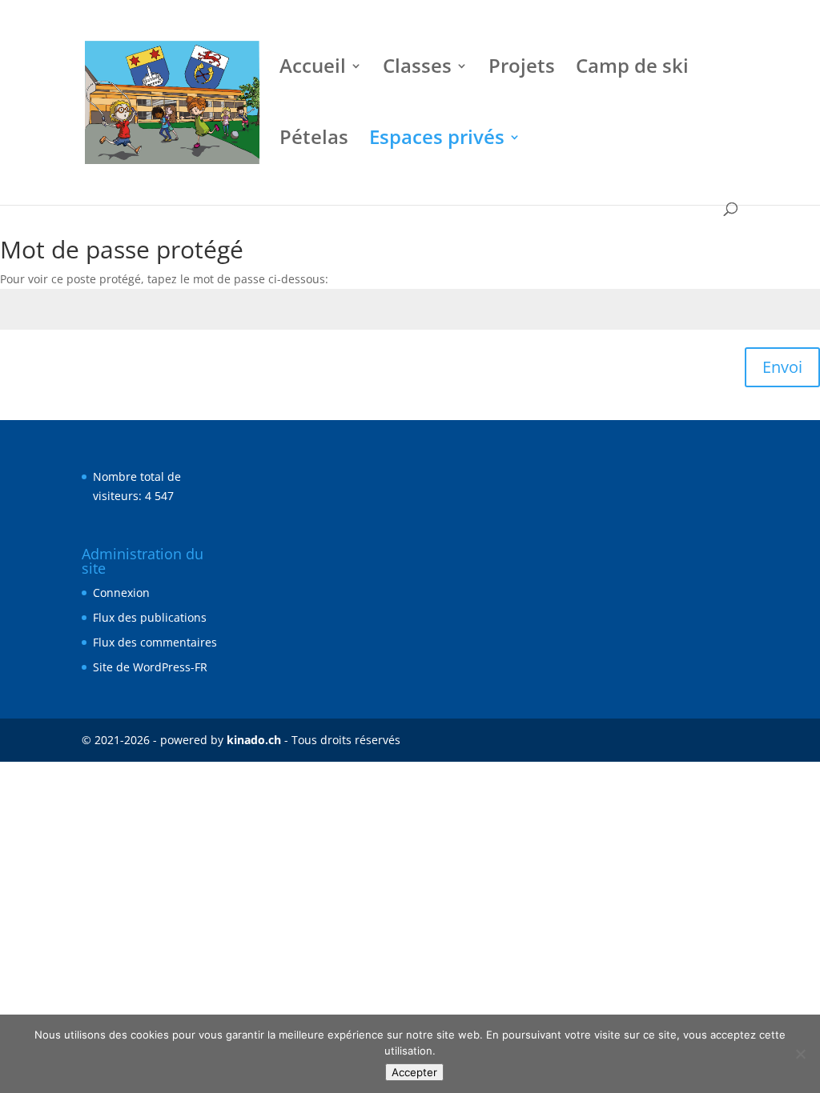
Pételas (313, 140)
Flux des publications (150, 617)
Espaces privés (436, 140)
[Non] (800, 1054)
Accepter (414, 1072)
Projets (521, 69)
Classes (417, 69)
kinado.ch (254, 739)
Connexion (121, 592)
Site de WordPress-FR (150, 667)
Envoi (782, 367)
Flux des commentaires (155, 642)
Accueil (312, 69)
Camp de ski (632, 69)
